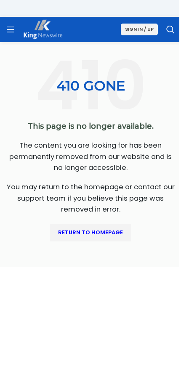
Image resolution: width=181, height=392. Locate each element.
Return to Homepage (90, 232)
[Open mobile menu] (10, 29)
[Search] (170, 29)
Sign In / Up (139, 29)
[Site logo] (43, 28)
